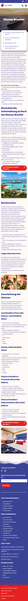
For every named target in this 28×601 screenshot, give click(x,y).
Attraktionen (6, 533)
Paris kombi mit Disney (9, 522)
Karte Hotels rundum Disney (11, 537)
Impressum (6, 577)
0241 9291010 (20, 547)
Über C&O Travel (8, 566)
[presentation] (3, 186)
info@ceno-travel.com (12, 554)
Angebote (6, 524)
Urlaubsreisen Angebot (9, 571)
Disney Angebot (7, 568)
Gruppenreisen (7, 531)
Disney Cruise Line (8, 506)
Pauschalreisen (7, 526)
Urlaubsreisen (7, 510)
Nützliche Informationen (10, 535)
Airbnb (5, 540)
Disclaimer (4, 593)
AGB (4, 575)
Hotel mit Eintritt (7, 520)
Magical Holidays (8, 508)
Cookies (3, 598)
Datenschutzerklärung (7, 596)
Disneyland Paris (7, 501)
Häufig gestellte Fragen (10, 573)
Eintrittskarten (7, 517)
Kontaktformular (6, 559)
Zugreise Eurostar (8, 529)
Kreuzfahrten (7, 504)
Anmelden (6, 485)
